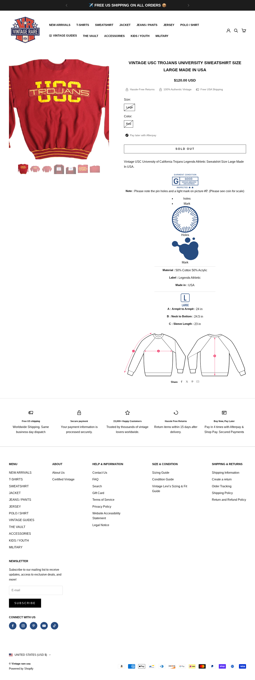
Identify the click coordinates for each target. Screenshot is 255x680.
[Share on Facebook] (181, 381)
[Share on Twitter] (187, 381)
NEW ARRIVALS (59, 24)
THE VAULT (90, 35)
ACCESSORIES (114, 35)
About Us (58, 472)
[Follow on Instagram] (23, 625)
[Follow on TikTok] (54, 625)
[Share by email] (197, 381)
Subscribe (25, 603)
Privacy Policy (101, 506)
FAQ (95, 479)
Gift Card (98, 493)
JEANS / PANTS (146, 24)
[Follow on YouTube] (44, 625)
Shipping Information (225, 472)
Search (97, 486)
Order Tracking (221, 486)
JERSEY (168, 24)
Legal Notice (100, 525)
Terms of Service (103, 499)
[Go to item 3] (47, 169)
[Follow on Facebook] (12, 625)
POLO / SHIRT (189, 24)
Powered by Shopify (21, 668)
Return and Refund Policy (229, 499)
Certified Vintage (63, 479)
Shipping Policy (222, 493)
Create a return (222, 479)
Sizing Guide (160, 472)
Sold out (185, 148)
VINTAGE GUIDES (21, 520)
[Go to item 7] (95, 169)
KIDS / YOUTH (140, 35)
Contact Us (99, 472)
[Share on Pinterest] (192, 381)
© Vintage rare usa (19, 663)
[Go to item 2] (35, 169)
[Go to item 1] (23, 169)
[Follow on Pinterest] (33, 625)
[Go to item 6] (83, 169)
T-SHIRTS (82, 24)
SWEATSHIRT (104, 24)
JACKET (124, 24)
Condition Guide (163, 479)
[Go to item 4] (59, 169)
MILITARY (162, 35)
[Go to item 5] (71, 169)
